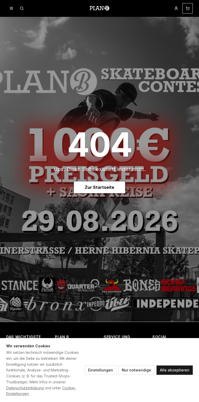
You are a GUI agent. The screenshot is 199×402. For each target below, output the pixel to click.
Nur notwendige (136, 370)
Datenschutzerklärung (25, 388)
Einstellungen (100, 370)
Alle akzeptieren (174, 370)
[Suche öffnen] (22, 8)
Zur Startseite (99, 187)
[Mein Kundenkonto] (176, 8)
